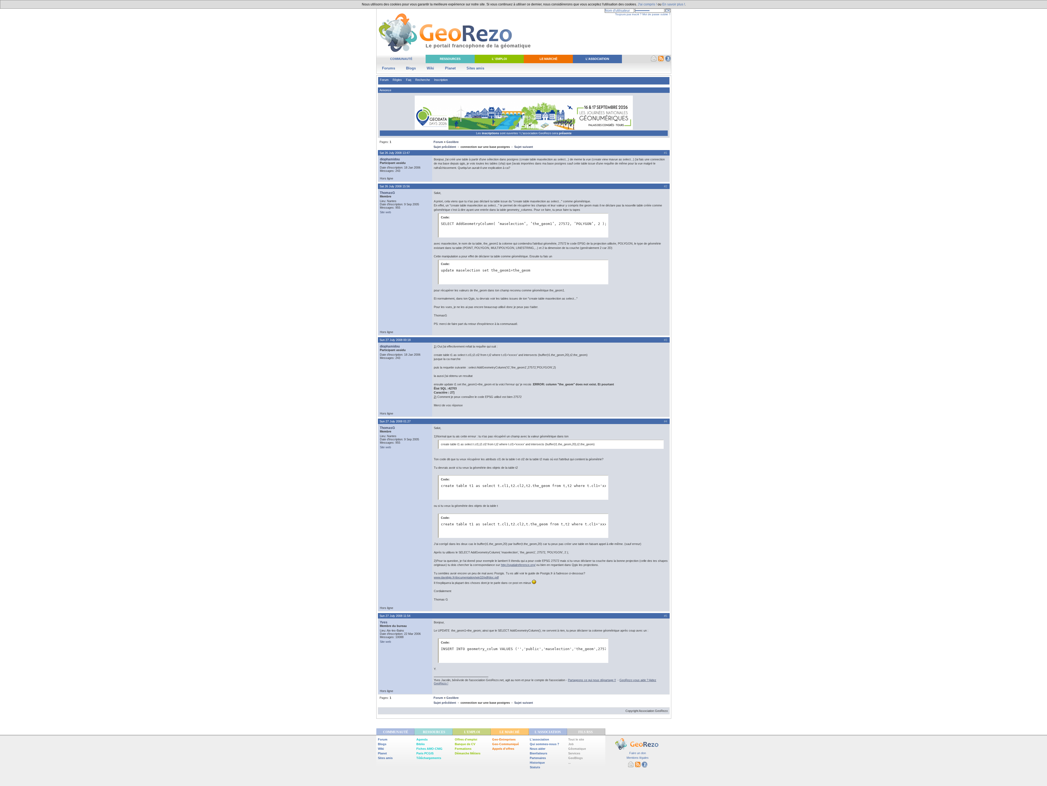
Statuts (535, 767)
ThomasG (387, 193)
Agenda (422, 739)
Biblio (420, 744)
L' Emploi (499, 58)
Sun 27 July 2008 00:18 (395, 340)
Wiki (430, 68)
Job (571, 744)
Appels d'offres (503, 748)
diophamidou (390, 159)
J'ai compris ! (647, 4)
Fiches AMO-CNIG (429, 748)
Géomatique (577, 748)
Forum (384, 79)
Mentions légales (638, 757)
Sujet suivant (523, 146)
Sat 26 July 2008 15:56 (395, 186)
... (569, 762)
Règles (397, 79)
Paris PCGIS (425, 753)
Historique (537, 762)
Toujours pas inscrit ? (628, 14)
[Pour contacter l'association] (654, 60)
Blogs (411, 68)
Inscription (441, 79)
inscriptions (491, 133)
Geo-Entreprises (504, 739)
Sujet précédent (445, 146)
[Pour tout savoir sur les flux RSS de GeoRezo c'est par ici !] (661, 60)
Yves (383, 622)
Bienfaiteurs (538, 753)
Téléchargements (428, 758)
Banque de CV (465, 744)
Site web (385, 212)
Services (574, 753)
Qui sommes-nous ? (544, 744)
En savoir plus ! (673, 4)
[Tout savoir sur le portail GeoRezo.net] (668, 60)
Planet (450, 68)
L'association (539, 739)
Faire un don (637, 753)
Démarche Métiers (467, 753)
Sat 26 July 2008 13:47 (395, 152)
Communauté (401, 58)
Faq (408, 79)
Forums (388, 68)
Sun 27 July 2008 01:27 (395, 421)
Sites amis (475, 68)
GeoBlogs (575, 758)
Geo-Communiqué (505, 744)
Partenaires (538, 758)
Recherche (422, 79)
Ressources (450, 58)
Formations (463, 748)
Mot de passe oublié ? (656, 14)
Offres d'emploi (466, 739)
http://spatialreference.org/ (518, 564)
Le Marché (548, 58)
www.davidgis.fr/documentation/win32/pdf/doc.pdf (466, 577)
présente (565, 133)
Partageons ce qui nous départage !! (592, 680)
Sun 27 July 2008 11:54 (395, 615)
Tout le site (576, 739)
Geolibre (452, 142)
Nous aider (537, 748)
